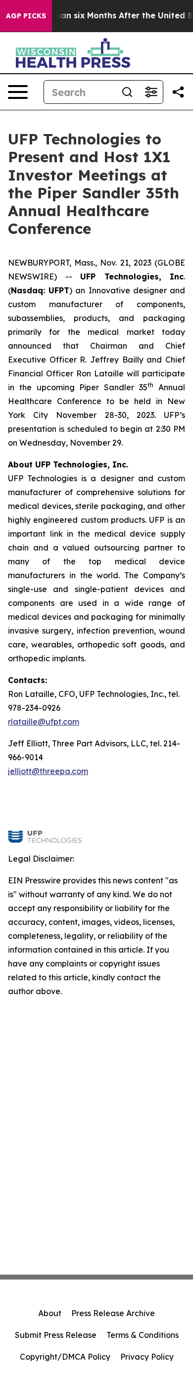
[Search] (127, 92)
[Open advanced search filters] (151, 92)
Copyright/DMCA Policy (65, 1357)
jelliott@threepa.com (48, 771)
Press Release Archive (113, 1313)
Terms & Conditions (142, 1335)
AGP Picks (26, 15)
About (49, 1313)
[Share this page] (178, 92)
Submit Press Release (55, 1335)
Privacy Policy (147, 1357)
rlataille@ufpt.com (43, 722)
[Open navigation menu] (18, 92)
